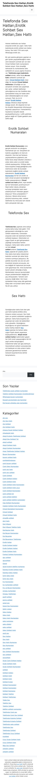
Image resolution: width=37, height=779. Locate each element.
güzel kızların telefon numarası (14, 567)
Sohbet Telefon (8, 694)
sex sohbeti (7, 655)
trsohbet (6, 736)
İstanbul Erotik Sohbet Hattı (13, 570)
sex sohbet (7, 648)
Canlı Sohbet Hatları (10, 479)
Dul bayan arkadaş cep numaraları (15, 403)
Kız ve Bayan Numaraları (11, 588)
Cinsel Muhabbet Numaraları (13, 509)
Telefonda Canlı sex (10, 712)
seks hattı (20, 768)
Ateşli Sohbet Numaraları (12, 448)
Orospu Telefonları (9, 594)
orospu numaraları (9, 591)
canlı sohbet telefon (10, 497)
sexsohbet (6, 658)
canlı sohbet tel (8, 494)
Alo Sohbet (7, 424)
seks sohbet (7, 627)
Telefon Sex (7, 703)
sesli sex (6, 633)
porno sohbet (7, 600)
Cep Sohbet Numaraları (11, 503)
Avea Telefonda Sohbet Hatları (14, 451)
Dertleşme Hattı (8, 530)
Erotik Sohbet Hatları (10, 548)
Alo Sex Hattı (7, 421)
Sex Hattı (6, 639)
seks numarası (8, 621)
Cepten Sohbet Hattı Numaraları (14, 506)
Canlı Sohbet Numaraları (11, 491)
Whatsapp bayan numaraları (13, 397)
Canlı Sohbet (7, 476)
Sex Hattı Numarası (10, 642)
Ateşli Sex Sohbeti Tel (10, 439)
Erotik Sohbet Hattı (9, 551)
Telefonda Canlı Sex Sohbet (13, 715)
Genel (5, 563)
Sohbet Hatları (8, 673)
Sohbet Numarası (9, 691)
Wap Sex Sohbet (9, 746)
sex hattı (19, 764)
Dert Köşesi (7, 524)
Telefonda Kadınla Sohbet (12, 718)
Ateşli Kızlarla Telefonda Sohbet (14, 436)
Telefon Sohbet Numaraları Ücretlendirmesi (18, 394)
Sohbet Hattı (7, 679)
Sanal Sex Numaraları (10, 606)
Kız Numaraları (8, 582)
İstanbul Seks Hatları (10, 573)
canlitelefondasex (9, 460)
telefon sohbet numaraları (12, 709)
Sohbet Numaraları (9, 688)
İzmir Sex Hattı (8, 579)
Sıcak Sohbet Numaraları (12, 667)
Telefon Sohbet (8, 706)
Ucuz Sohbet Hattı (9, 742)
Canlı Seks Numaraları (11, 466)
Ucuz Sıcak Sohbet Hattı (11, 739)
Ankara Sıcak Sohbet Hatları (13, 430)
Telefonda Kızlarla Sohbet (12, 721)
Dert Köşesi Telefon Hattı (12, 527)
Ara (4, 371)
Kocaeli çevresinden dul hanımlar (14, 400)
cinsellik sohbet (8, 518)
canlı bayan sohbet (9, 463)
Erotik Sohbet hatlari (10, 545)
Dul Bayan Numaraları (10, 533)
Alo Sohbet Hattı (9, 427)
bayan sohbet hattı (9, 457)
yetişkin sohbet (8, 752)
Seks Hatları (7, 612)
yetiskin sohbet (8, 749)
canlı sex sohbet (8, 472)
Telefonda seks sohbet (11, 724)
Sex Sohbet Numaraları (11, 651)
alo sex (5, 418)
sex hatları (12, 776)
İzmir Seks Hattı (8, 576)
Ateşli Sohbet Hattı (9, 445)
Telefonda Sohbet (9, 730)
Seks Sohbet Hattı (9, 630)
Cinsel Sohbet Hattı (17, 80)
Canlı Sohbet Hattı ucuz (11, 488)
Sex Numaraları (8, 645)
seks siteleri (7, 624)
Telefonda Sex (8, 727)
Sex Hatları (7, 636)
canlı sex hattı (8, 469)
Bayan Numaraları (9, 454)
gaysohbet (6, 560)
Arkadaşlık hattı (8, 433)
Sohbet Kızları (8, 682)
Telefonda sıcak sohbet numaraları (15, 391)
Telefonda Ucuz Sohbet (11, 733)
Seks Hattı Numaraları (10, 618)
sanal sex (6, 603)
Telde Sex (6, 700)
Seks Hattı (6, 615)
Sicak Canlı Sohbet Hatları (12, 661)
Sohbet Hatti (7, 676)
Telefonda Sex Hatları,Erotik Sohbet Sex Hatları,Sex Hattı (18, 4)
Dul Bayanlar (7, 536)
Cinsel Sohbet (8, 512)
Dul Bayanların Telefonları (12, 539)
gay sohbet (7, 557)
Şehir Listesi (7, 609)
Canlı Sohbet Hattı (9, 482)
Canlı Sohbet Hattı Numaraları (13, 485)
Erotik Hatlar (7, 542)
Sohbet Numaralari (9, 685)
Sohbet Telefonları (9, 697)
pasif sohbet (7, 597)
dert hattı (6, 521)
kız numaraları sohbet (10, 585)
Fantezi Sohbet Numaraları (12, 554)
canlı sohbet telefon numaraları (14, 500)
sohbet (5, 670)
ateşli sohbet (7, 442)
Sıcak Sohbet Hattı (9, 664)
